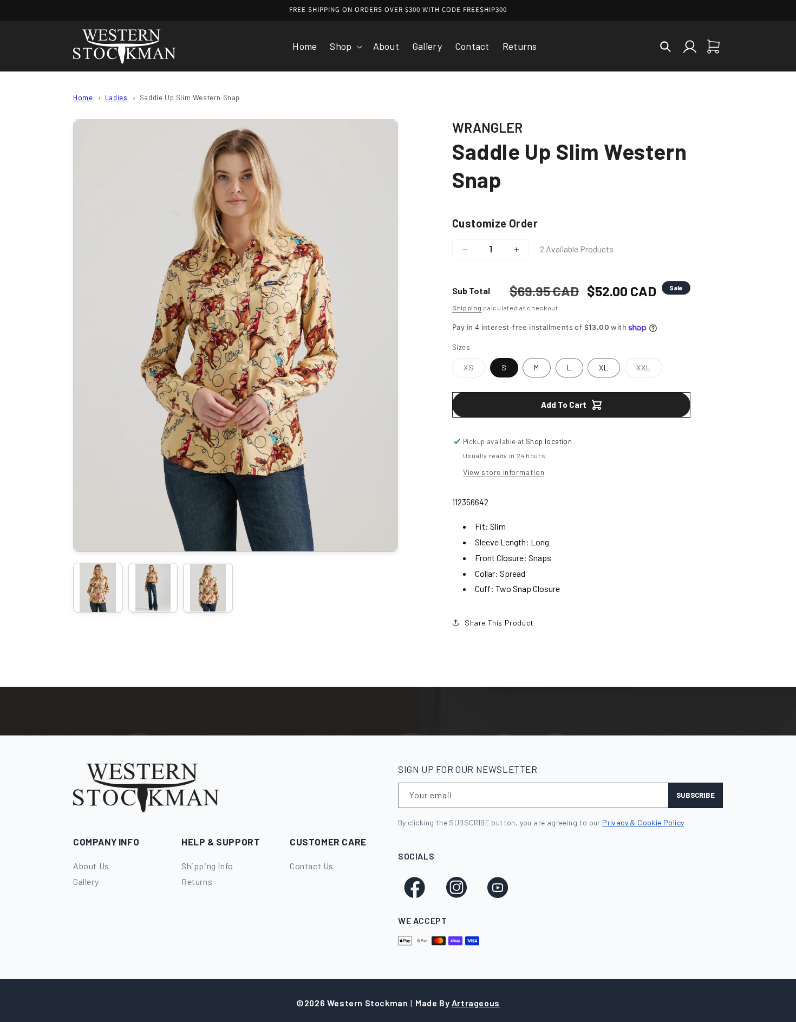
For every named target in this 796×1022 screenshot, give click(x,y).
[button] (344, 46)
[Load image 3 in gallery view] (208, 587)
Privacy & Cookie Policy (643, 822)
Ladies (116, 97)
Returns (196, 881)
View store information (503, 472)
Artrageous (476, 1003)
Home (83, 97)
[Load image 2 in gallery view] (153, 587)
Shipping (467, 307)
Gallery (86, 881)
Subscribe (695, 795)
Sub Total (471, 290)
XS (474, 369)
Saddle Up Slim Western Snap (190, 97)
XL (604, 367)
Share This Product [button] (499, 622)
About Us (91, 866)
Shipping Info (207, 866)
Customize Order (495, 223)
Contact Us (312, 866)
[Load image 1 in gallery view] (98, 587)
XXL (649, 369)
